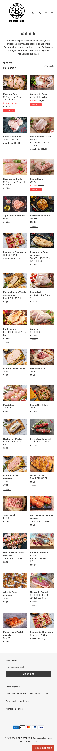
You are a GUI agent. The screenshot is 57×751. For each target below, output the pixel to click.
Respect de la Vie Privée (17, 701)
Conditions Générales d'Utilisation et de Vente (27, 693)
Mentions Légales (14, 709)
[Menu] (52, 13)
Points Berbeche (43, 747)
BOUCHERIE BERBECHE (22, 738)
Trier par (7, 63)
